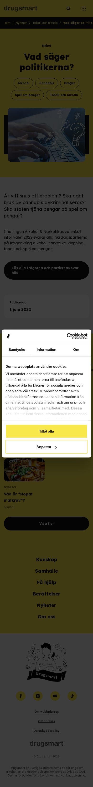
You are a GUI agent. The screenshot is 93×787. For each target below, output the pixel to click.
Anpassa (43, 447)
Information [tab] (46, 349)
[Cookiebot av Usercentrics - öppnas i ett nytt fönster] (67, 336)
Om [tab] (76, 349)
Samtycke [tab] (17, 349)
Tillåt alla (46, 431)
